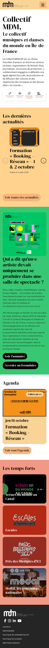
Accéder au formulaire (20, 365)
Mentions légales (11, 643)
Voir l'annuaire (15, 356)
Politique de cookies (12, 639)
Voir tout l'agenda (17, 450)
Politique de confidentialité (16, 635)
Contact (7, 627)
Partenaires (8, 631)
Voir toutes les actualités (22, 197)
